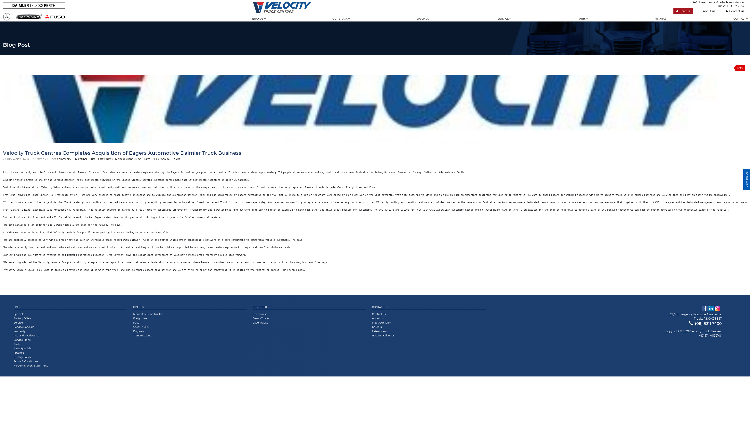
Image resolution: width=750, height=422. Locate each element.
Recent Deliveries (383, 335)
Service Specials (24, 326)
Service (503, 18)
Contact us (736, 11)
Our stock (340, 18)
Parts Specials (22, 348)
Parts (582, 18)
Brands (258, 18)
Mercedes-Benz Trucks (128, 159)
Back (740, 68)
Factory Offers (22, 318)
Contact (739, 18)
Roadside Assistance (26, 335)
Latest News (105, 159)
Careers (685, 11)
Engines (138, 331)
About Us (378, 318)
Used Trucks (140, 326)
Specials (422, 18)
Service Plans (22, 339)
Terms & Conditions (26, 361)
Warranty (19, 331)
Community (64, 159)
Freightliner (80, 159)
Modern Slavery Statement (31, 365)
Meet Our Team (382, 322)
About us (709, 11)
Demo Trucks (261, 318)
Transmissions (142, 335)
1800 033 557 (735, 6)
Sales (156, 159)
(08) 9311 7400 (708, 323)
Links (17, 307)
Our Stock (260, 307)
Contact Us (380, 307)
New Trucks (260, 314)
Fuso (93, 159)
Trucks (176, 159)
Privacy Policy (22, 357)
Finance (661, 18)
